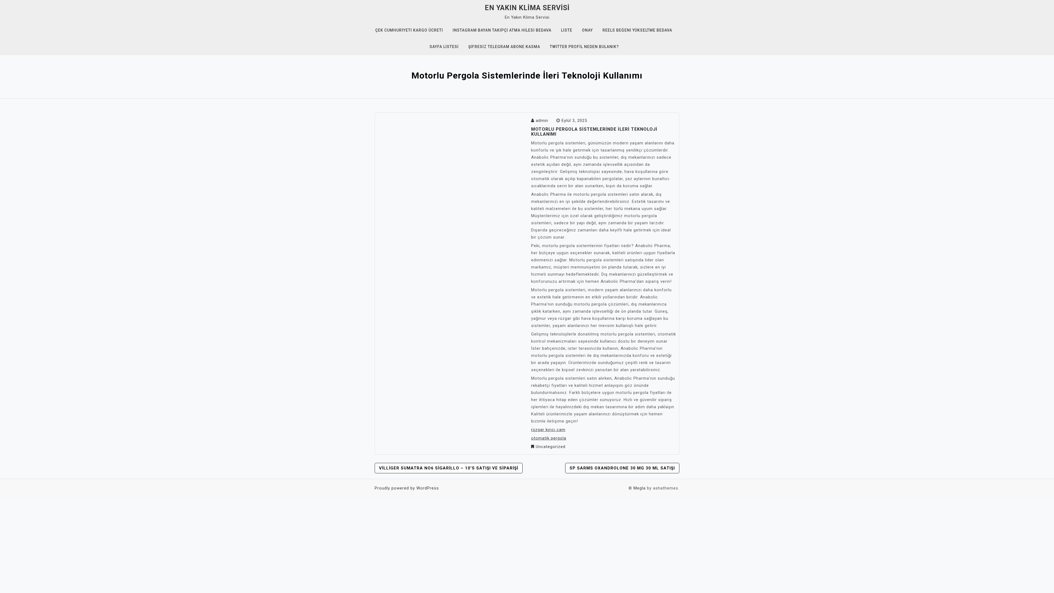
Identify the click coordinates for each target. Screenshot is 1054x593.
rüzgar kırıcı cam (548, 429)
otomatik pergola (548, 438)
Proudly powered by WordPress (407, 488)
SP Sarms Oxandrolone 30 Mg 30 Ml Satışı (622, 468)
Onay (587, 30)
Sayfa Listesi (444, 46)
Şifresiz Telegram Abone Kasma (504, 46)
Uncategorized (550, 446)
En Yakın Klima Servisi (527, 8)
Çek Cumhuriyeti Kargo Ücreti (409, 30)
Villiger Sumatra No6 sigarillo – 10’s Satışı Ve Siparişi (448, 468)
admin (542, 120)
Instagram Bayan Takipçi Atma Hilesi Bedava (502, 30)
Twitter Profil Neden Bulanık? (584, 46)
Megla (639, 488)
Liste (566, 30)
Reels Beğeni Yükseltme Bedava (637, 30)
